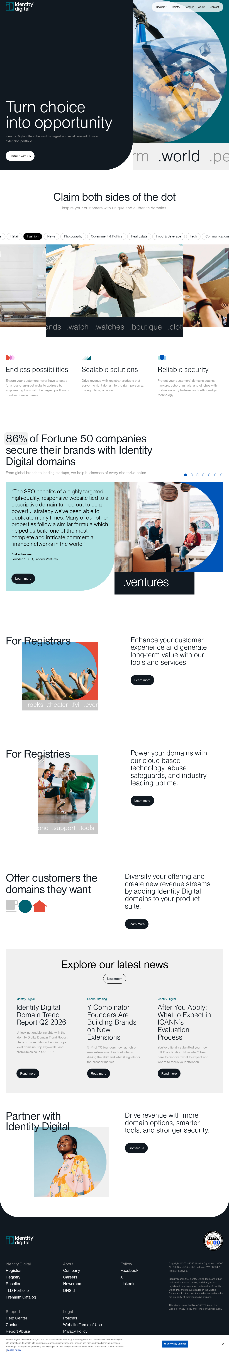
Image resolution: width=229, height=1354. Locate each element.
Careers (70, 1278)
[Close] (223, 1344)
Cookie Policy (14, 1350)
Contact (214, 7)
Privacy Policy (75, 1332)
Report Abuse (18, 1332)
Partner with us (20, 156)
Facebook (129, 1271)
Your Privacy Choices (175, 1344)
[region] (114, 1344)
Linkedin (128, 1284)
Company (71, 1271)
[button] (201, 7)
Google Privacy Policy (180, 1309)
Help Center (16, 1319)
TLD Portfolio (17, 1291)
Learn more (23, 579)
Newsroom (114, 979)
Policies (70, 1319)
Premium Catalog (21, 1298)
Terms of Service (206, 1309)
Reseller (189, 7)
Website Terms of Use (82, 1325)
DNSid (69, 1291)
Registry (175, 7)
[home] (20, 6)
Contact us (136, 1148)
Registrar (161, 7)
